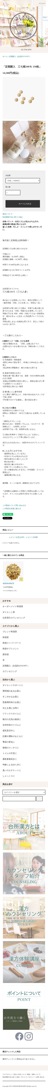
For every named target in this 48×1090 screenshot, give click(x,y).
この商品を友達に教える (12, 508)
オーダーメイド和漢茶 (13, 606)
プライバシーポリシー (28, 1077)
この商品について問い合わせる (14, 505)
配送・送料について (33, 1074)
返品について (8, 214)
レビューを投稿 (32, 537)
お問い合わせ (40, 1077)
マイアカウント (7, 1074)
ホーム (5, 56)
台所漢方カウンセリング (14, 618)
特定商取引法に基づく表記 (13, 217)
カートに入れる (25, 203)
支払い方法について (20, 1074)
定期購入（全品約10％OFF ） (20, 56)
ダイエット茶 (9, 612)
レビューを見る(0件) (16, 537)
